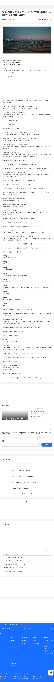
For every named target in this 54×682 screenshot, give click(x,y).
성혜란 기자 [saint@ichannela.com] (12, 373)
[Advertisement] (27, 610)
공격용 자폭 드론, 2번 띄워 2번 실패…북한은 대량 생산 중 (24, 482)
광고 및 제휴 (24, 640)
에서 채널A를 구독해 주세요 (18, 377)
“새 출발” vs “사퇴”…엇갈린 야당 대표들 (20, 488)
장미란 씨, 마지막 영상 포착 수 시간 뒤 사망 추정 (12, 554)
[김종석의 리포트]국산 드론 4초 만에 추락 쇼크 (22, 470)
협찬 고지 (24, 643)
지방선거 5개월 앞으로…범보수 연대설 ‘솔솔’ (13, 571)
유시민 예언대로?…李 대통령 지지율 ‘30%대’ (21, 464)
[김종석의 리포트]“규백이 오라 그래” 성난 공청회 (22, 476)
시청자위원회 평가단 (48, 640)
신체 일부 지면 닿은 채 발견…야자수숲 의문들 (13, 561)
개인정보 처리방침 (36, 642)
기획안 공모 (13, 665)
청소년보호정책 (36, 643)
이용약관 (34, 640)
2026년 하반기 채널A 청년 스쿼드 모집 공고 (18, 624)
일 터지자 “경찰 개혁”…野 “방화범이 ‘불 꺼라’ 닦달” (14, 564)
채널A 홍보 (13, 642)
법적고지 (12, 661)
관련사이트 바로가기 (6, 628)
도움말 (45, 648)
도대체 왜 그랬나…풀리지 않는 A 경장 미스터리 (13, 557)
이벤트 (45, 646)
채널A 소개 (13, 640)
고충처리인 (46, 645)
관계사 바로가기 (32, 628)
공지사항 (4, 624)
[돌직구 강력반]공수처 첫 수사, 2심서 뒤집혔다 (13, 568)
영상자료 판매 (13, 663)
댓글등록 (47, 445)
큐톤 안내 (24, 642)
